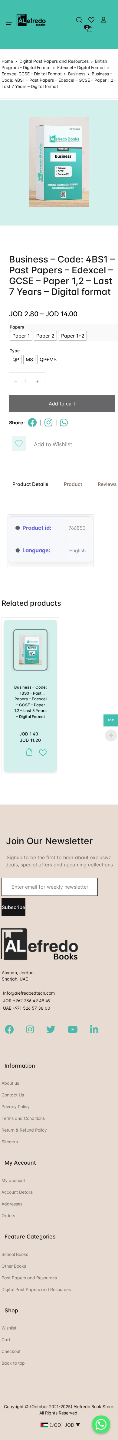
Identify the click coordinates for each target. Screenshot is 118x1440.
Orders (8, 1215)
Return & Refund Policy (24, 1129)
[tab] (27, 484)
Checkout (11, 1351)
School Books (15, 1254)
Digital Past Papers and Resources (54, 61)
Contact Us (13, 1094)
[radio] (21, 335)
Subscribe (13, 907)
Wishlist (9, 1327)
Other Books (14, 1266)
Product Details (30, 484)
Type (15, 350)
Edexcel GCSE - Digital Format (32, 73)
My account (13, 1180)
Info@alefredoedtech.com (29, 993)
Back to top (13, 1363)
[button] (9, 24)
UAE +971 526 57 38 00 (26, 1008)
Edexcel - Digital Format (81, 67)
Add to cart (62, 404)
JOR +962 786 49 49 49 (27, 1000)
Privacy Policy (16, 1106)
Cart (6, 1339)
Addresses (12, 1203)
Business (76, 73)
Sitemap (10, 1141)
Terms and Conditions (23, 1118)
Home (7, 61)
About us (10, 1083)
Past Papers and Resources (29, 1277)
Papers (17, 326)
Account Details (17, 1192)
